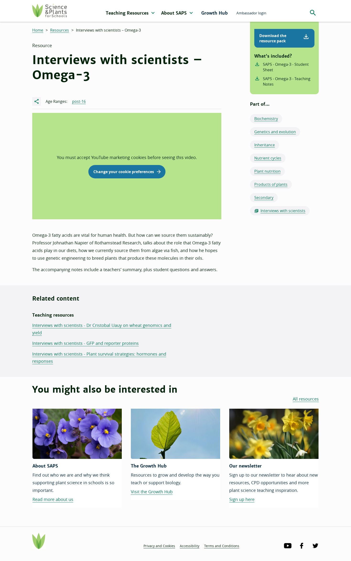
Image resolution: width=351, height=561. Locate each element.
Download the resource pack (272, 38)
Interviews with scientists (283, 210)
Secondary (263, 197)
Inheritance (264, 145)
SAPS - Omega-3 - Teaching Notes (286, 81)
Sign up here (242, 499)
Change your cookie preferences (123, 171)
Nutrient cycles (267, 158)
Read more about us (52, 499)
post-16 (79, 101)
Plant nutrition (267, 171)
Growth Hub (214, 13)
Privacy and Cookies (159, 546)
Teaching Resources (128, 13)
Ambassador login (251, 13)
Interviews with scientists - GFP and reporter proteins (85, 343)
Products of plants (270, 184)
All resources (306, 399)
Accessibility (189, 546)
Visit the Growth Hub (152, 492)
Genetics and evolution (275, 131)
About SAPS (174, 13)
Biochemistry (266, 118)
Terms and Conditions (221, 546)
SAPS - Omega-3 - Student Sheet (286, 67)
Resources (59, 30)
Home (37, 30)
